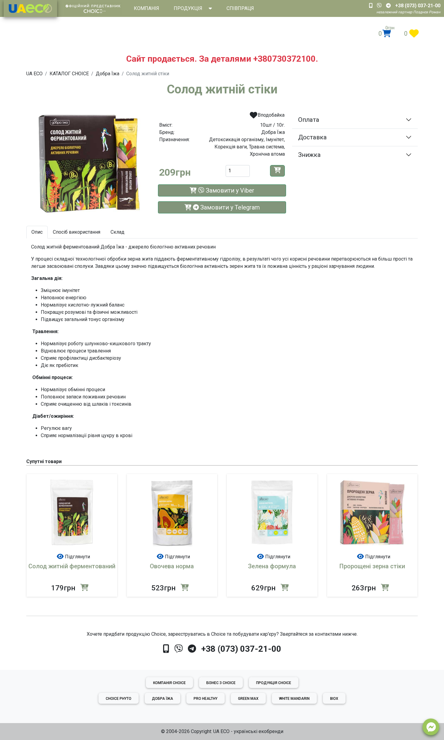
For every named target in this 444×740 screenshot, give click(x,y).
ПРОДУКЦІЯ (188, 8)
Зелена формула (272, 566)
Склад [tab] (117, 232)
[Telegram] (192, 649)
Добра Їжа (162, 698)
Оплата (308, 119)
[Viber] (178, 649)
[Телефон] (166, 649)
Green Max (248, 698)
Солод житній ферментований (71, 566)
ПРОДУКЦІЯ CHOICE (273, 683)
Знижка (309, 154)
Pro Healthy (205, 698)
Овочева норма (172, 566)
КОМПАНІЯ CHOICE (169, 683)
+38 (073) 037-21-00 (241, 649)
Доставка (312, 137)
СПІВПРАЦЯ (240, 8)
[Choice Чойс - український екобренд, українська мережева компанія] (30, 8)
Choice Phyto (118, 698)
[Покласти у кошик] (277, 171)
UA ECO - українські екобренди (248, 731)
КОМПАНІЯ (146, 8)
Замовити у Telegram (229, 207)
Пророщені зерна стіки (372, 566)
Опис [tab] (37, 232)
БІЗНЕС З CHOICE (221, 683)
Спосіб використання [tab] (76, 232)
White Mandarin (294, 698)
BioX (334, 698)
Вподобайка (270, 115)
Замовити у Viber (229, 190)
